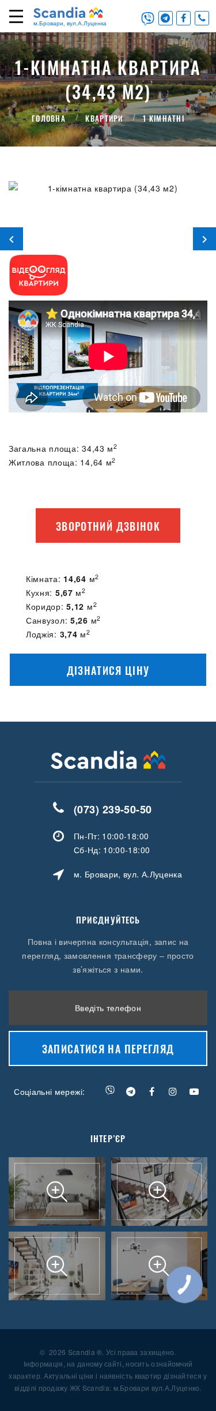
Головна (49, 117)
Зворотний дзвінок (108, 526)
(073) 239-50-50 (113, 809)
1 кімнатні (163, 117)
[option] (108, 239)
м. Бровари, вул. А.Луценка (128, 874)
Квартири (104, 117)
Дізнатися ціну (108, 670)
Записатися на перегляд (108, 1048)
